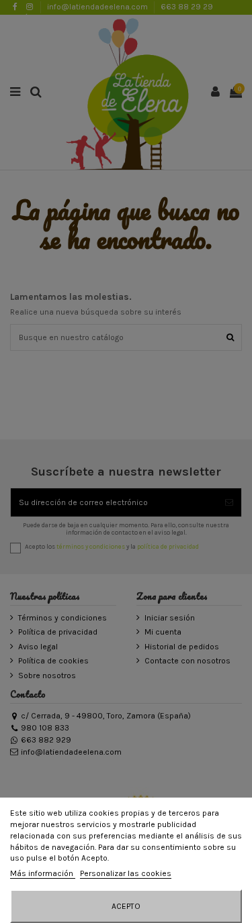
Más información (42, 873)
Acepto (126, 906)
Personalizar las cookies (125, 873)
